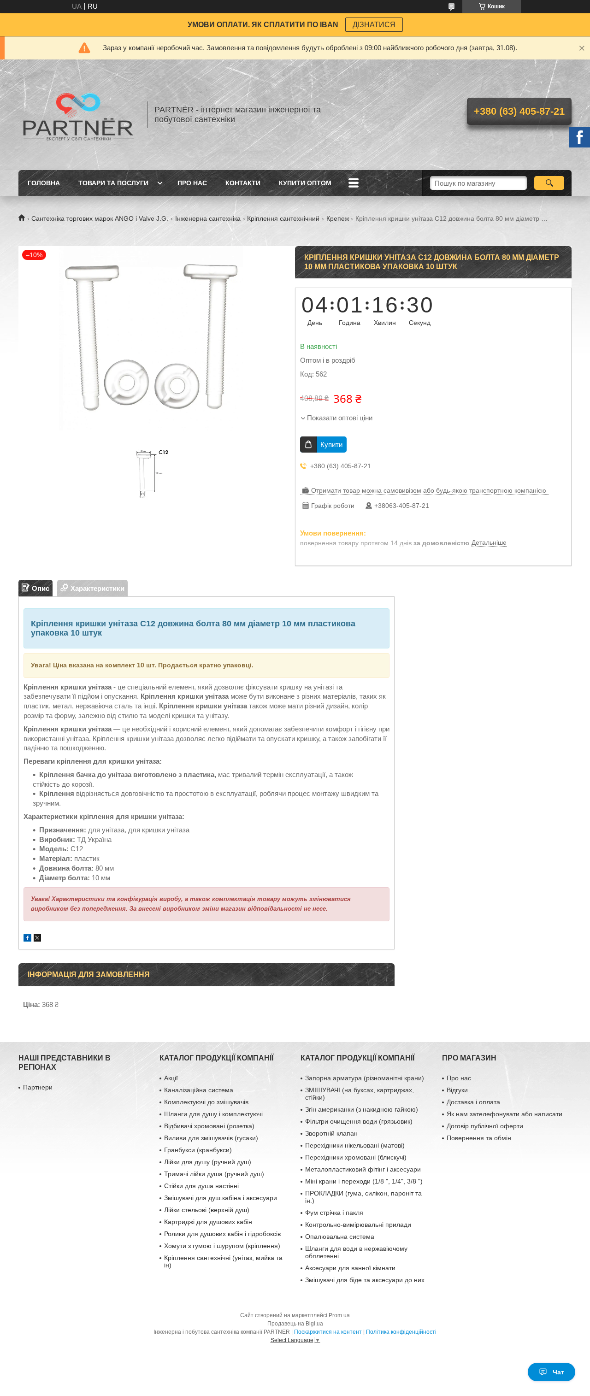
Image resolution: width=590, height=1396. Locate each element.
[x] (37, 939)
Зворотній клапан (331, 1133)
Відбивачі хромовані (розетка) (209, 1126)
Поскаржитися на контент (328, 1332)
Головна (44, 183)
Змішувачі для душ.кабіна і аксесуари (220, 1198)
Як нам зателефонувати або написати (504, 1114)
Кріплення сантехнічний (283, 218)
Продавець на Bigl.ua (295, 1323)
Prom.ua (339, 1315)
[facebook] (27, 939)
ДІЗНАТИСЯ (374, 25)
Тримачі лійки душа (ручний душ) (214, 1174)
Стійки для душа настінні (201, 1186)
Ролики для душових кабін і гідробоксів (222, 1233)
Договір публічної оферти (485, 1126)
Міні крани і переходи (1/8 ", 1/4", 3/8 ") (364, 1181)
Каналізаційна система (198, 1090)
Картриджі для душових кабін (208, 1221)
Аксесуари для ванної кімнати (350, 1268)
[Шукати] (549, 183)
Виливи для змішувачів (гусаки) (211, 1138)
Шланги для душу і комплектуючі (213, 1114)
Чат (558, 1372)
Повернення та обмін (479, 1138)
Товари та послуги (113, 183)
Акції (171, 1078)
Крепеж (337, 218)
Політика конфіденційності (401, 1332)
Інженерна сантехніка (208, 218)
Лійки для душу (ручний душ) (207, 1162)
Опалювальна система (339, 1236)
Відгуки (457, 1090)
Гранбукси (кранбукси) (198, 1150)
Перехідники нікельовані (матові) (355, 1145)
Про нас (192, 183)
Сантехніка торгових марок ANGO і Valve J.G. (99, 218)
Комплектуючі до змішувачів (206, 1102)
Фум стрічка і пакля (334, 1212)
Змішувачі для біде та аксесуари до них (365, 1280)
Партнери (38, 1087)
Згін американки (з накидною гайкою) (361, 1109)
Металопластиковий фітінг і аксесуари (363, 1169)
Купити (331, 444)
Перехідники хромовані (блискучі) (356, 1157)
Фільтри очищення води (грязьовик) (359, 1121)
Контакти (242, 183)
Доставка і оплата (473, 1102)
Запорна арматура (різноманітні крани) (364, 1078)
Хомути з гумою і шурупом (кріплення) (222, 1245)
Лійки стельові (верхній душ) (206, 1209)
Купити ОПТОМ (305, 183)
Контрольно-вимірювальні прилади (358, 1224)
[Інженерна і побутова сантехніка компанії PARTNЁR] (78, 114)
